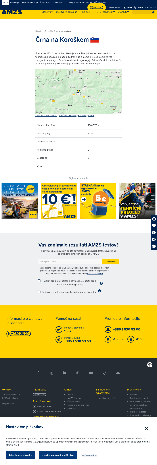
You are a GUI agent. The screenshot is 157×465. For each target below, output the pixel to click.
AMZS (70, 394)
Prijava (111, 261)
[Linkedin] (64, 373)
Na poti (38, 31)
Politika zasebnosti (139, 398)
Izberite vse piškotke (20, 455)
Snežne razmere (68, 115)
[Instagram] (77, 373)
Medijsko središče (107, 398)
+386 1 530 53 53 (52, 411)
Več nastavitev (89, 455)
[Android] (118, 373)
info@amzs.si (8, 403)
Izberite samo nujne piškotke (58, 455)
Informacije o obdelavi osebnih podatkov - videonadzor (140, 405)
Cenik (91, 115)
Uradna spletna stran (46, 115)
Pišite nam (72, 408)
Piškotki (133, 394)
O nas (68, 390)
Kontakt (6, 390)
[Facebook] (38, 373)
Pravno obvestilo (138, 411)
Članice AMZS (73, 401)
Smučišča (49, 31)
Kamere (82, 115)
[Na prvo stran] (12, 11)
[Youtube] (91, 373)
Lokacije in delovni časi (78, 404)
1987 (48, 406)
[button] (153, 12)
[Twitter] (51, 373)
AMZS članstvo (74, 398)
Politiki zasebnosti (95, 273)
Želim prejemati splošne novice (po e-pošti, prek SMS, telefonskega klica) (70, 282)
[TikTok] (105, 373)
